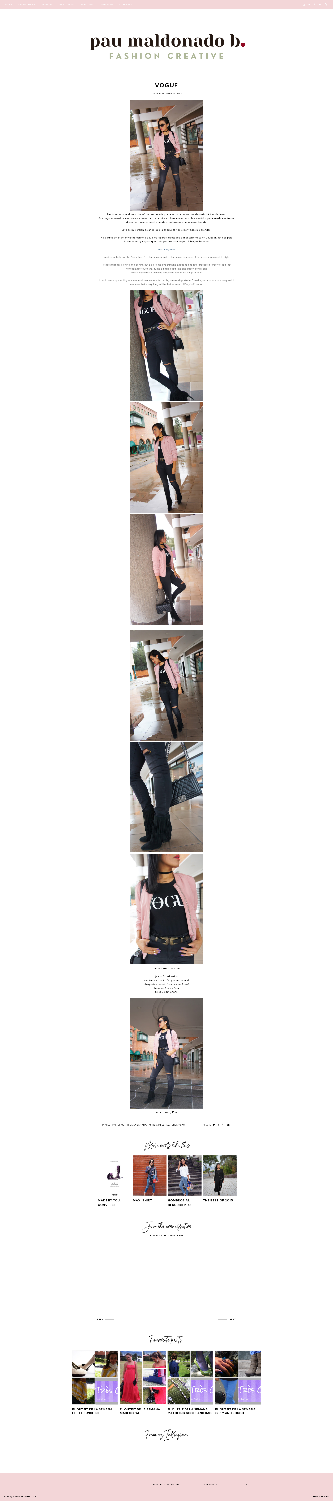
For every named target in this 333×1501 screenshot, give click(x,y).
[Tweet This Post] (214, 1125)
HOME (8, 4)
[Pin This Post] (223, 1125)
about (175, 1484)
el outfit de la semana (132, 1124)
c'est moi (111, 1124)
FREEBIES (47, 4)
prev (100, 1319)
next (232, 1319)
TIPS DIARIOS (67, 4)
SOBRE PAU (125, 4)
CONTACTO (106, 4)
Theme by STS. (320, 1496)
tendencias (177, 1124)
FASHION (152, 1124)
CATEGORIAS (25, 4)
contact (159, 1484)
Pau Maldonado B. (25, 1496)
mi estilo (163, 1124)
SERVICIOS (87, 4)
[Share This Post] (218, 1125)
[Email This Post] (228, 1125)
